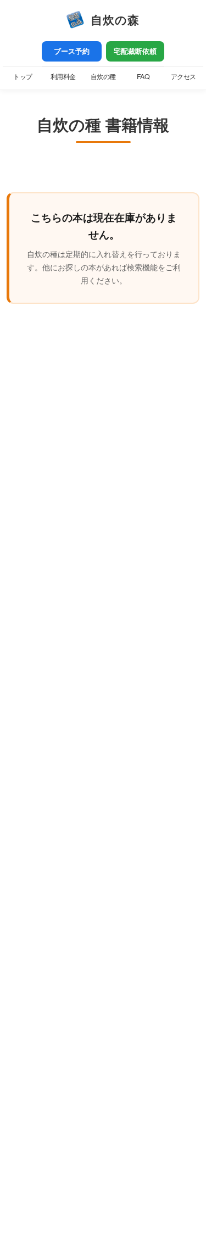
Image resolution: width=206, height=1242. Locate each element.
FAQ (143, 76)
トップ (22, 76)
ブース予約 (71, 51)
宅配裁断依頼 (135, 51)
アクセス (183, 76)
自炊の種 (103, 76)
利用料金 (63, 76)
